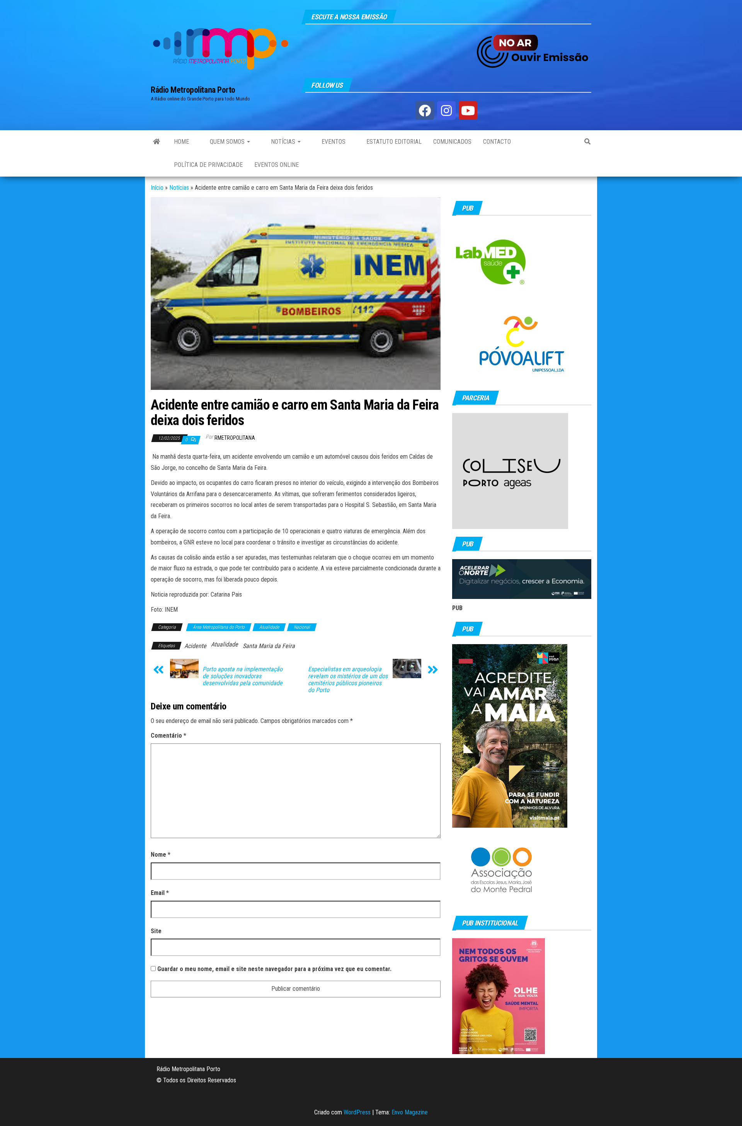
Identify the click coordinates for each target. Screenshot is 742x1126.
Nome (160, 854)
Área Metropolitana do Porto (219, 627)
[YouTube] (468, 110)
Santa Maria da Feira (269, 646)
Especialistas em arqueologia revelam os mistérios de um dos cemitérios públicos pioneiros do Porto (348, 680)
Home (181, 141)
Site (156, 931)
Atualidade (269, 627)
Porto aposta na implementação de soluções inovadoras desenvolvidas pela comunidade (243, 676)
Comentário (168, 735)
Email (160, 892)
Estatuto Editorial (393, 141)
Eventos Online (276, 164)
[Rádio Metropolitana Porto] (156, 141)
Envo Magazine (409, 1112)
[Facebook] (424, 110)
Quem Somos (227, 141)
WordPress (357, 1112)
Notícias (283, 141)
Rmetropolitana (234, 438)
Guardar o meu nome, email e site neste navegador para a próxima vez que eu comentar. (274, 969)
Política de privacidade (208, 164)
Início (157, 187)
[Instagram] (446, 110)
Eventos (332, 141)
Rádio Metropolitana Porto (193, 90)
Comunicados (452, 141)
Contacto (497, 141)
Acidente (195, 646)
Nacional (302, 627)
